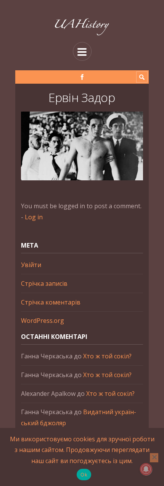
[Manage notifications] (146, 469)
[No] (154, 457)
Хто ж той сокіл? (107, 356)
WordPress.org (42, 320)
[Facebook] (82, 77)
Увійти (31, 265)
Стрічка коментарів (50, 302)
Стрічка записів (44, 283)
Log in (34, 217)
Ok (83, 474)
